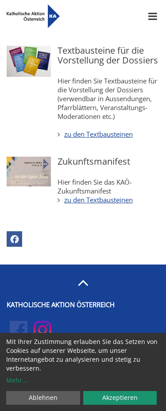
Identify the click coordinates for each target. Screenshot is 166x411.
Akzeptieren (120, 397)
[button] (14, 239)
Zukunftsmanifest (94, 161)
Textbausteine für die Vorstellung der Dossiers (108, 55)
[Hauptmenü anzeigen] (152, 16)
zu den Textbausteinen (98, 134)
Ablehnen (43, 397)
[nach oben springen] (83, 282)
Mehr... (16, 380)
